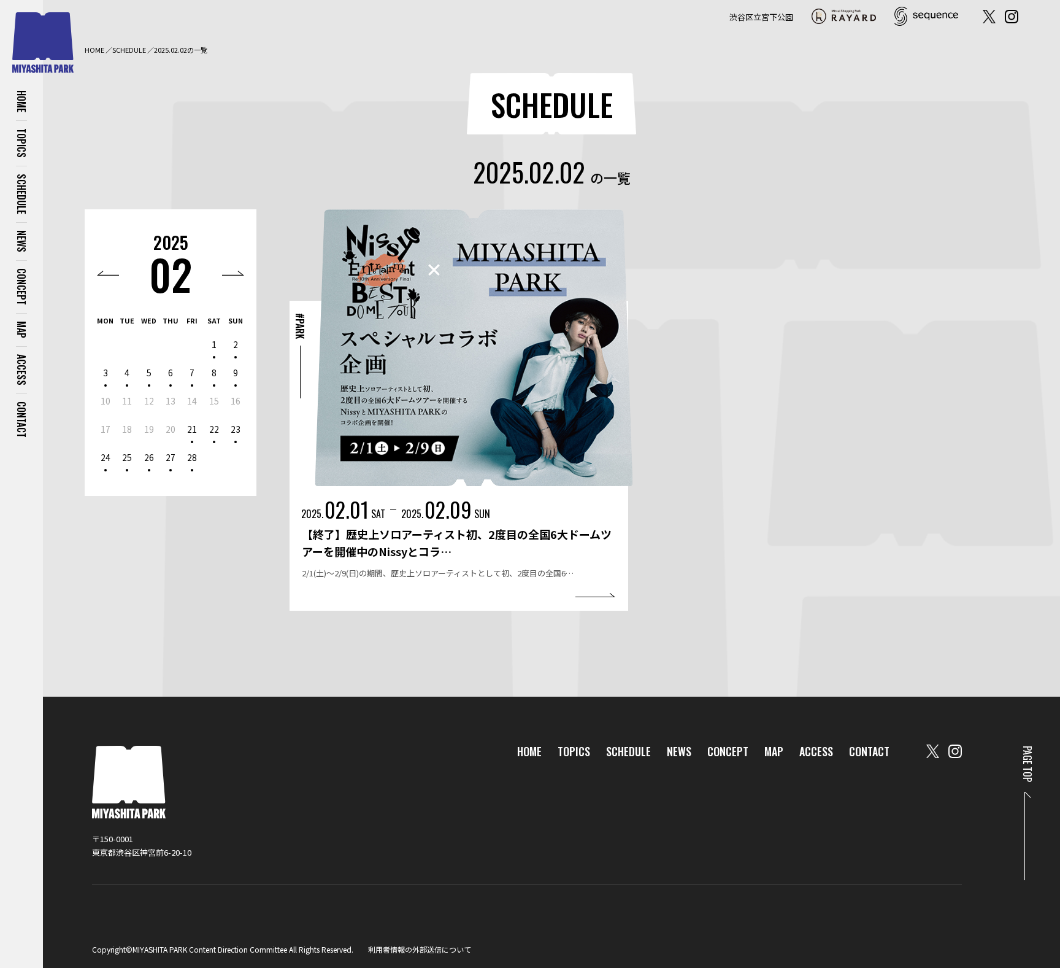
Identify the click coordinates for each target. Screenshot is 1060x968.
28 (192, 457)
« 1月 (108, 273)
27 (170, 457)
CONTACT (21, 419)
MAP (21, 329)
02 (170, 274)
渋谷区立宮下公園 (761, 17)
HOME (21, 101)
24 (105, 457)
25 (127, 457)
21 (192, 429)
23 (235, 429)
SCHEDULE (21, 194)
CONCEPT (21, 286)
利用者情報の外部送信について (419, 949)
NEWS (21, 241)
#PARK (300, 326)
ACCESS (21, 369)
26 (149, 457)
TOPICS (21, 143)
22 (214, 429)
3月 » (233, 273)
